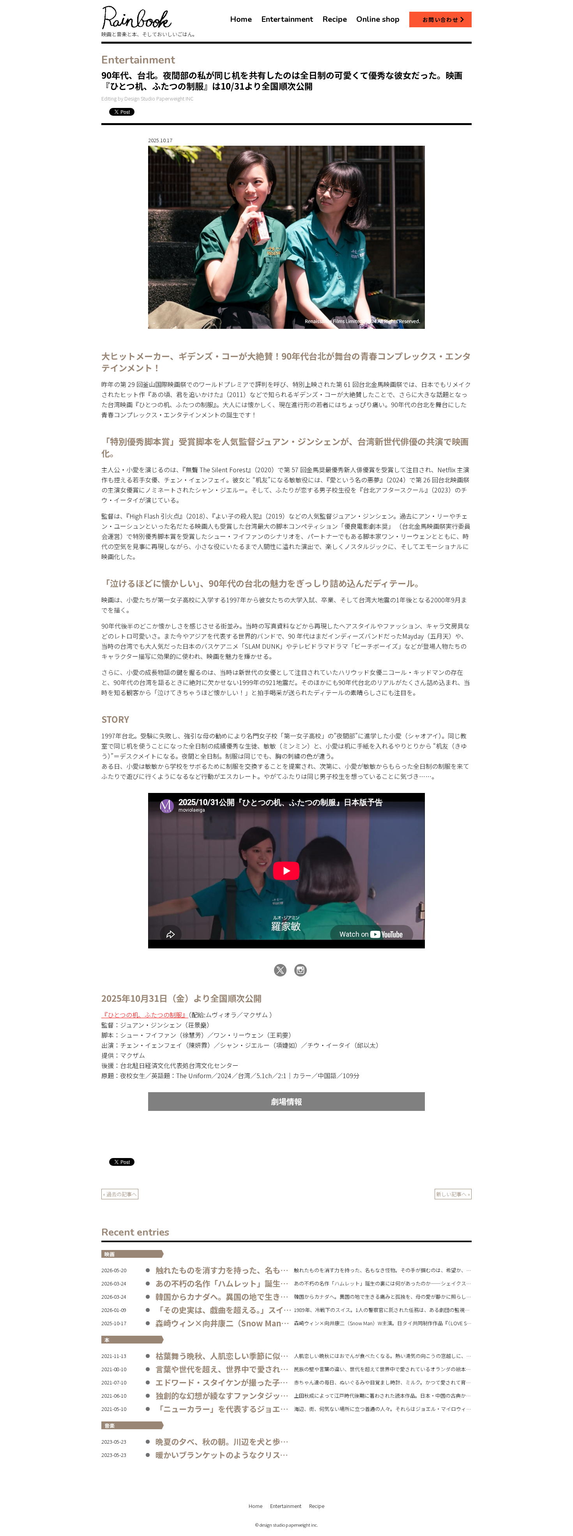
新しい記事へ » (453, 1194)
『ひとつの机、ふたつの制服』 (144, 1014)
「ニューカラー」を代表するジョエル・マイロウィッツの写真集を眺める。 (288, 1408)
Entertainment (285, 1506)
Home (255, 1506)
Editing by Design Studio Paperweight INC (147, 98)
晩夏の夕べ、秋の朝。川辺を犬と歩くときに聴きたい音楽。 (261, 1441)
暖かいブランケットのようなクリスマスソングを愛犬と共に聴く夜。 (276, 1454)
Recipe (316, 1506)
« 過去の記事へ (120, 1194)
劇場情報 (286, 1101)
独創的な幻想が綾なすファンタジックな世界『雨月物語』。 (259, 1395)
